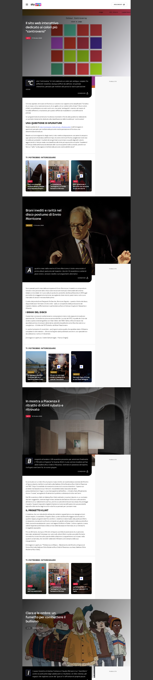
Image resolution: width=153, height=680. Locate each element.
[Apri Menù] (28, 4)
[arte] (37, 4)
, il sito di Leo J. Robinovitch (55, 127)
